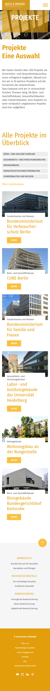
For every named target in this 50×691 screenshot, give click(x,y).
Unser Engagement (25, 652)
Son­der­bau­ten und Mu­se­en (18, 176)
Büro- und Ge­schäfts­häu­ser (19, 154)
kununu (22, 674)
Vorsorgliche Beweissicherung (24, 599)
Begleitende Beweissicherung (24, 608)
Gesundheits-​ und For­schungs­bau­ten (24, 159)
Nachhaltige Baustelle (25, 648)
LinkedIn (27, 674)
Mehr (14, 240)
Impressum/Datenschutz (25, 666)
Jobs (25, 661)
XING (32, 674)
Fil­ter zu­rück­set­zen (13, 184)
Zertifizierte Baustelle (24, 586)
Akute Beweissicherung (24, 604)
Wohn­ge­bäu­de (11, 165)
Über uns (25, 643)
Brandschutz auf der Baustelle (24, 564)
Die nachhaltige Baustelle (24, 581)
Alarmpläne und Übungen (24, 568)
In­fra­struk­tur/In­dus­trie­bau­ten (21, 171)
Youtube (17, 674)
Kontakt (25, 657)
